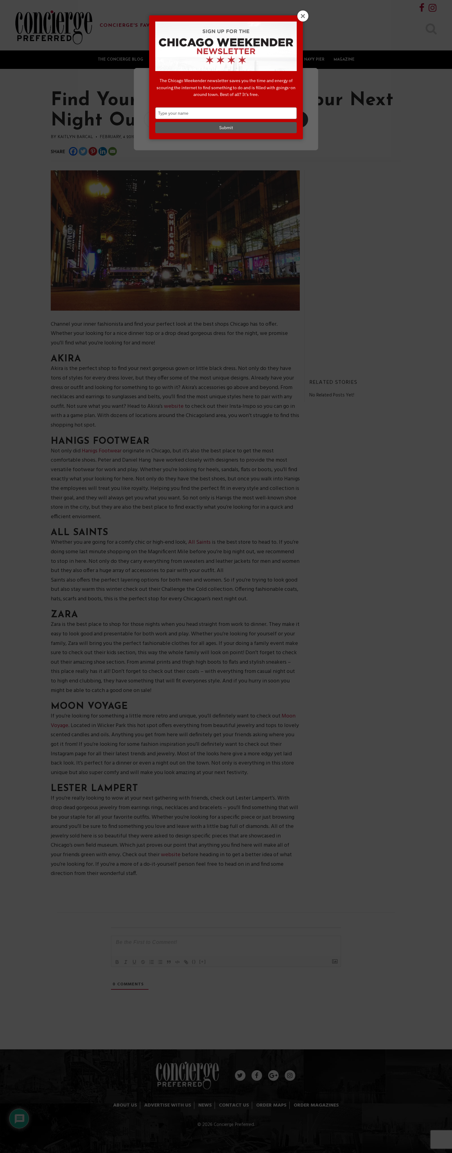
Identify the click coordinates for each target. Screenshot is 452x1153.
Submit (226, 127)
